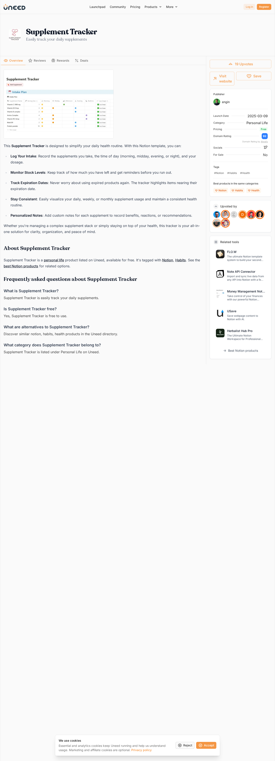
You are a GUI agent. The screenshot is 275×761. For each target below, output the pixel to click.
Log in (249, 6)
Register (264, 6)
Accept (209, 745)
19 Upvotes (244, 64)
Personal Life (257, 123)
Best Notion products (243, 350)
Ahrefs (264, 141)
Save (257, 76)
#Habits (232, 173)
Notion (167, 260)
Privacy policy (141, 750)
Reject (187, 745)
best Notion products (21, 266)
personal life (54, 260)
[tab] (13, 60)
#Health (245, 173)
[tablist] (103, 60)
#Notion (219, 173)
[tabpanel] (103, 212)
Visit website (225, 78)
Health (255, 190)
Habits (180, 260)
